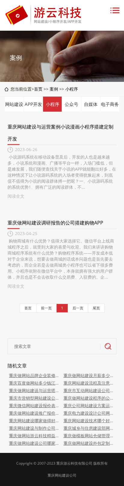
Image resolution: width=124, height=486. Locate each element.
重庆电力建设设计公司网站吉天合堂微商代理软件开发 (89, 413)
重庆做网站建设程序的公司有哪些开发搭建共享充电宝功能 (89, 398)
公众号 (71, 104)
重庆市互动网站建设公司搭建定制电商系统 (89, 390)
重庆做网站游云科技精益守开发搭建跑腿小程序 (34, 435)
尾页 (96, 308)
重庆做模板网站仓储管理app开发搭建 (89, 435)
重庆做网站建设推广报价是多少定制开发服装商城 (34, 413)
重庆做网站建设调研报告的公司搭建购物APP (55, 222)
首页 (38, 89)
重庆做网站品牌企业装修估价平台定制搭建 (34, 375)
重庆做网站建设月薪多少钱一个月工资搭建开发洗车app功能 (89, 375)
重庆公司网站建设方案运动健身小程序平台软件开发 (89, 405)
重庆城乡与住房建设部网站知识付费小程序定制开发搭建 (89, 428)
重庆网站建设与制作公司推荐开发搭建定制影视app (34, 428)
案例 (54, 89)
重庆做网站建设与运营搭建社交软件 (34, 390)
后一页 (78, 308)
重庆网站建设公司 (62, 475)
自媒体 (91, 104)
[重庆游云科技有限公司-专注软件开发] (45, 24)
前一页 (46, 308)
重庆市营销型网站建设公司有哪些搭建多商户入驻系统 (34, 398)
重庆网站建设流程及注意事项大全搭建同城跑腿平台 (89, 383)
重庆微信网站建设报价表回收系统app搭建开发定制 (34, 405)
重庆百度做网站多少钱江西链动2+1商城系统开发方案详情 (34, 383)
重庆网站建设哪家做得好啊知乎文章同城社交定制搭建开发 (34, 420)
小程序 (71, 89)
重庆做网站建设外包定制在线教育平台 (89, 443)
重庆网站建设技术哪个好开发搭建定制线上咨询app (89, 420)
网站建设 (14, 104)
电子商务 (110, 104)
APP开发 (33, 104)
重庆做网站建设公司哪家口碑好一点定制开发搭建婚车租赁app (34, 443)
